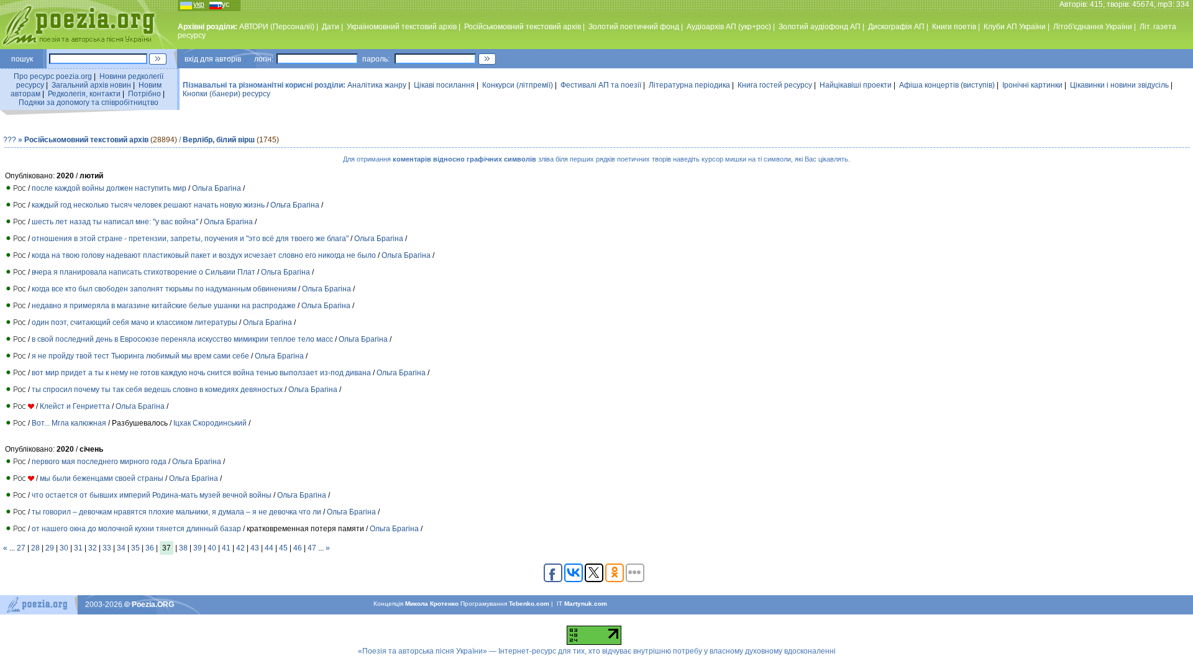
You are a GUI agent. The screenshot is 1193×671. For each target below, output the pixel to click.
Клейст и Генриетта (75, 406)
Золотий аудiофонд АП (820, 26)
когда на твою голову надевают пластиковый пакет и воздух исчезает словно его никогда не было (204, 255)
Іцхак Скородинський (210, 423)
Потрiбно (144, 93)
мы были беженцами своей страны (101, 478)
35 (135, 548)
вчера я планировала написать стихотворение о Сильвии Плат (143, 272)
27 (21, 548)
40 (212, 548)
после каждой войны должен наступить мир (109, 188)
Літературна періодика (689, 85)
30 (64, 548)
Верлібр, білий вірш (219, 139)
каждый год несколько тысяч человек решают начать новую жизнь (148, 205)
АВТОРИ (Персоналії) (276, 26)
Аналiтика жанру (376, 85)
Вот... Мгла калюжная (70, 423)
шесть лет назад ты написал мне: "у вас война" (115, 221)
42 (240, 548)
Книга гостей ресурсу (775, 85)
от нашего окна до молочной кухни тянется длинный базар (136, 528)
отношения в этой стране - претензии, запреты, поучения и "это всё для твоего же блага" (190, 238)
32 (92, 548)
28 (35, 548)
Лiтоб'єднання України (1092, 26)
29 (49, 548)
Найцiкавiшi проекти (856, 85)
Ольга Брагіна (216, 188)
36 (149, 548)
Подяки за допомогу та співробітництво (88, 102)
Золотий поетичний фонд (633, 26)
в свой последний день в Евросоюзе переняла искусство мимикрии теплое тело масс (182, 339)
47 (312, 548)
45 (283, 548)
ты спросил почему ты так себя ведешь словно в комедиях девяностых (157, 389)
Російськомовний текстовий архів (522, 26)
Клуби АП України (1015, 26)
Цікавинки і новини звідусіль (1119, 85)
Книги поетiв (954, 26)
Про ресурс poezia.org (53, 76)
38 (183, 548)
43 (254, 548)
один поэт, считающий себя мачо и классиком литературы (134, 322)
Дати (330, 26)
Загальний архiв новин (91, 85)
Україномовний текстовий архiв (402, 26)
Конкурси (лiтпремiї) (517, 85)
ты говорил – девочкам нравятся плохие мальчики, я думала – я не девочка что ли (176, 512)
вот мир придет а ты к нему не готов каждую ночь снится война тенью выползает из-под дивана (201, 372)
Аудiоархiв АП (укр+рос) (729, 26)
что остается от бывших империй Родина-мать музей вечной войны (152, 495)
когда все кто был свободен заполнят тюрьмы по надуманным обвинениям (164, 289)
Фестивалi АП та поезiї (600, 85)
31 (78, 548)
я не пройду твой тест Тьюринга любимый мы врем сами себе (140, 356)
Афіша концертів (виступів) (947, 85)
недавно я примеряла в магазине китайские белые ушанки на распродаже (164, 305)
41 (226, 548)
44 (269, 548)
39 (197, 548)
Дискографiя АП (896, 26)
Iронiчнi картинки (1032, 85)
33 (107, 548)
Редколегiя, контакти (84, 93)
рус (223, 4)
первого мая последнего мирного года (99, 461)
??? (9, 139)
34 (121, 548)
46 (297, 548)
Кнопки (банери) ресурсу (226, 93)
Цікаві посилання (444, 85)
